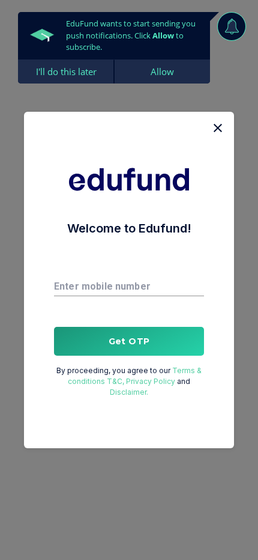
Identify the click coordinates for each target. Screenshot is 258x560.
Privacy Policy (150, 381)
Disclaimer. (129, 392)
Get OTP (129, 341)
